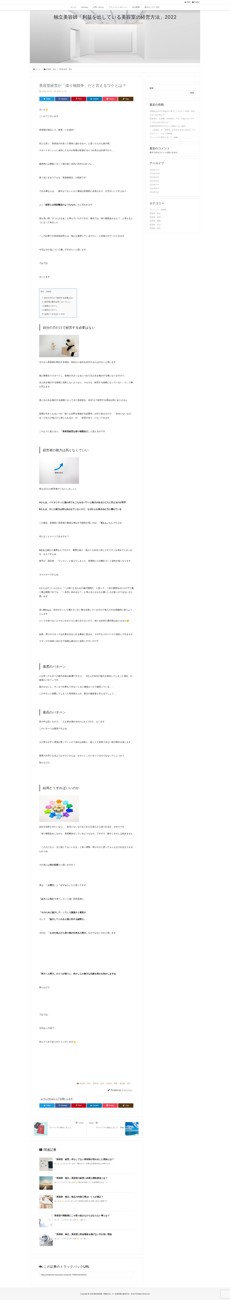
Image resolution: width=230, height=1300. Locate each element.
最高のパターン (50, 310)
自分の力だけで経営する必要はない (58, 298)
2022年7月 (154, 184)
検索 (151, 88)
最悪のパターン (50, 306)
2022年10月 (155, 173)
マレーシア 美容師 (158, 209)
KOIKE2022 (127, 1090)
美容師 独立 (51, 69)
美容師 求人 (155, 224)
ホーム (37, 69)
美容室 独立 (67, 69)
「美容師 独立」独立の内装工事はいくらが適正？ (78, 1196)
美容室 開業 (111, 1083)
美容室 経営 (98, 1083)
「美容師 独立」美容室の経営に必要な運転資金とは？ (81, 1178)
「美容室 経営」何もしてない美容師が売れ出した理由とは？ (84, 1159)
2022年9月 (154, 177)
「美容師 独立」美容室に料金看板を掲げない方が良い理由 (83, 1234)
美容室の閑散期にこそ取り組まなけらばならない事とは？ (82, 1215)
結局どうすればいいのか (53, 314)
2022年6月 (154, 188)
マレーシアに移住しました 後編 (164, 137)
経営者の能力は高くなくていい (56, 302)
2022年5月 (154, 192)
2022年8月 (154, 181)
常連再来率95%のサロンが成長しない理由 (167, 126)
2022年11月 (155, 170)
